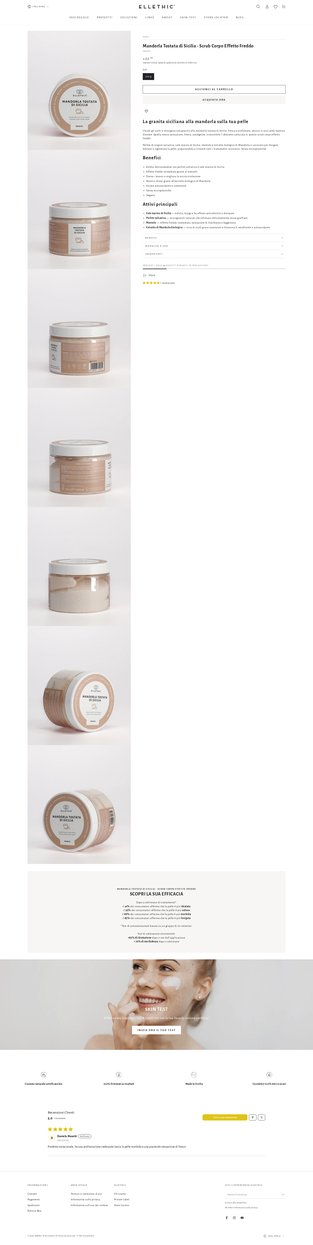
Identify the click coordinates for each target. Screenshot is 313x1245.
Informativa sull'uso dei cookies (89, 1205)
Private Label (121, 1199)
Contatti (32, 1194)
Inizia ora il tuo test (156, 1030)
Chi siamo (120, 1194)
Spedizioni (34, 1205)
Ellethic (38, 1236)
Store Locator (121, 1205)
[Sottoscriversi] (284, 1194)
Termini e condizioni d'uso (86, 1194)
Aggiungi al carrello (214, 89)
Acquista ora (214, 99)
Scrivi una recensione (225, 1117)
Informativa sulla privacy (85, 1199)
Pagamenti (34, 1199)
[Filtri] (252, 1117)
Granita (147, 51)
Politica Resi (35, 1211)
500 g (148, 76)
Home (145, 37)
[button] (258, 6)
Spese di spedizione (167, 63)
